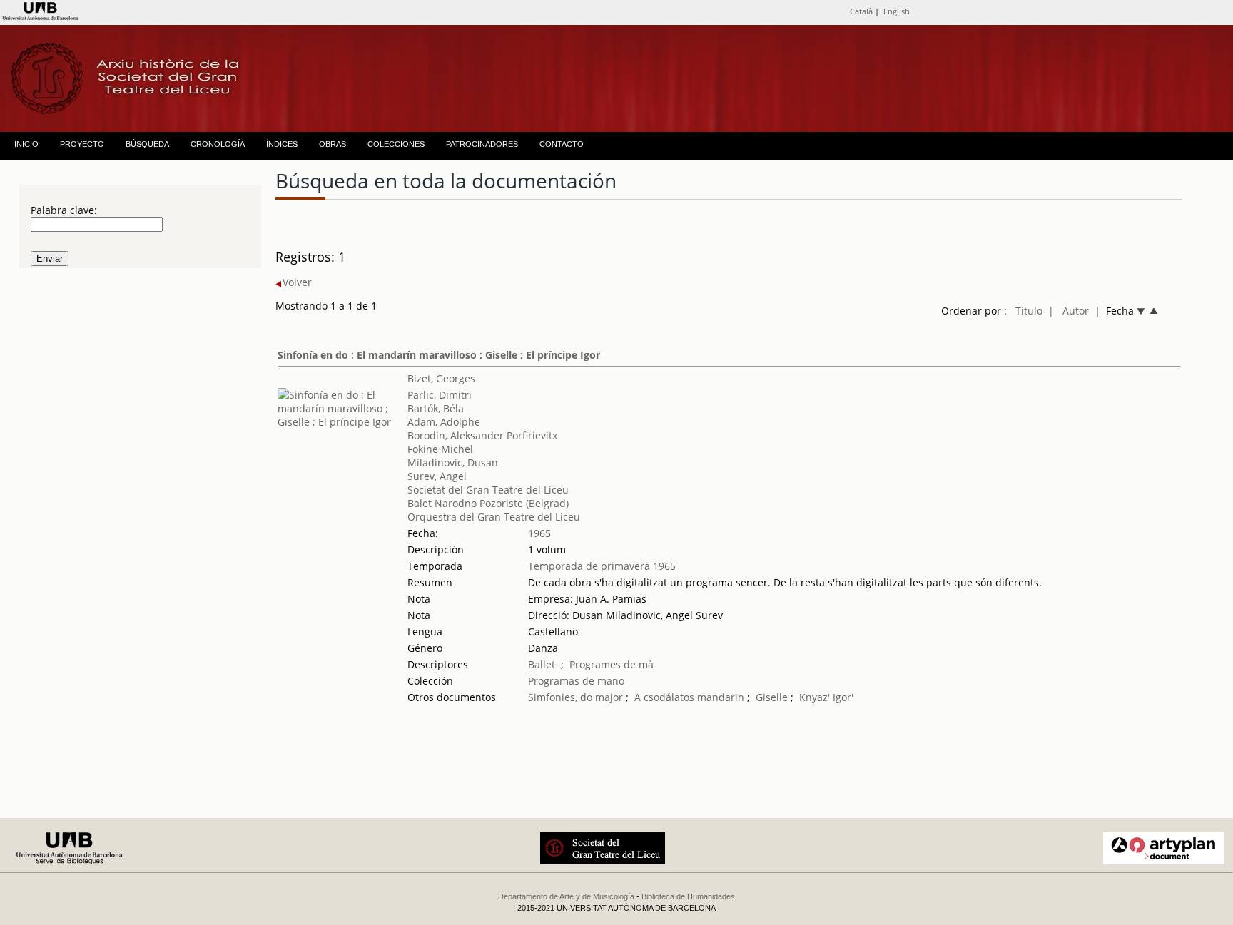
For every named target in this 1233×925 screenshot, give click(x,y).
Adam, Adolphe (443, 422)
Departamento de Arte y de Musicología (566, 896)
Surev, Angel (437, 476)
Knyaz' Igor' (826, 697)
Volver (297, 282)
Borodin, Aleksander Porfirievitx (482, 435)
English (896, 11)
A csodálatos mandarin (689, 697)
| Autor (1068, 310)
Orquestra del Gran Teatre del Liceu (493, 516)
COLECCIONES (396, 144)
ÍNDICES (282, 144)
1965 (539, 533)
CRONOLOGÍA (218, 144)
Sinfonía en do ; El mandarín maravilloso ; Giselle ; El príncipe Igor (439, 355)
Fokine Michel (440, 449)
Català (861, 11)
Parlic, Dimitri (439, 395)
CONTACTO (561, 144)
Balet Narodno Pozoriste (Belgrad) (488, 503)
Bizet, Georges (441, 378)
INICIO (26, 144)
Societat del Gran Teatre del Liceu (488, 489)
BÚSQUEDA (147, 144)
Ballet (541, 664)
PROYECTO (82, 144)
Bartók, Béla (435, 408)
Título (1028, 310)
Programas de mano (576, 681)
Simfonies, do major (575, 697)
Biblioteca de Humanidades (688, 896)
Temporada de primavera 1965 (602, 566)
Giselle (772, 697)
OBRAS (332, 144)
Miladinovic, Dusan (452, 462)
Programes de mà (611, 664)
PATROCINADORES (482, 144)
